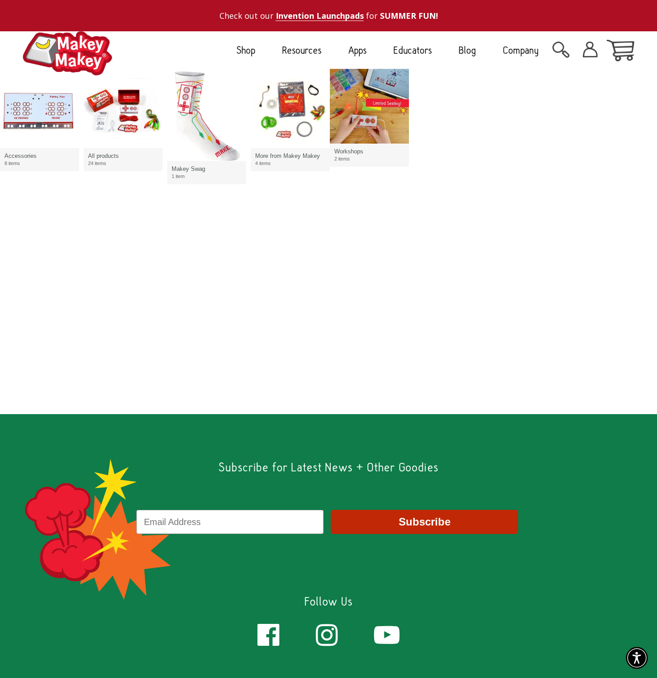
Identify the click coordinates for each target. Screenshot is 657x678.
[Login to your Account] (560, 52)
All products (103, 156)
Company (521, 50)
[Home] (67, 68)
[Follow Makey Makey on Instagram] (327, 633)
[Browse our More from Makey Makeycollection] (290, 108)
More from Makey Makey (287, 156)
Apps (357, 50)
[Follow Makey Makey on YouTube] (387, 633)
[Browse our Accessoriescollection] (39, 108)
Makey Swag (188, 168)
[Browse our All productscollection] (123, 108)
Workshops (348, 151)
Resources (301, 50)
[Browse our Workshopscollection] (369, 106)
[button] (637, 658)
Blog (467, 50)
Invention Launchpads (320, 15)
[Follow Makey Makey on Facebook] (268, 633)
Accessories (20, 156)
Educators (412, 50)
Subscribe (425, 522)
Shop (245, 50)
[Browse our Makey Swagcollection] (206, 115)
